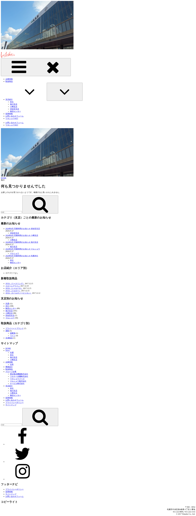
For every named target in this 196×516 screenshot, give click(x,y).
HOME (8, 348)
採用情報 (9, 114)
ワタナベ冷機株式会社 (19, 376)
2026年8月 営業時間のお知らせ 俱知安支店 (22, 229)
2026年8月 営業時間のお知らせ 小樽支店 (21, 235)
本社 (12, 102)
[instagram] (22, 479)
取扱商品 (9, 81)
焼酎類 (12, 333)
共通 (7, 304)
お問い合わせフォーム (14, 116)
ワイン (12, 336)
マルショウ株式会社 (18, 381)
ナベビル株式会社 (17, 383)
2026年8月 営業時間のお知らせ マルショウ (22, 249)
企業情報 (9, 79)
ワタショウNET (11, 118)
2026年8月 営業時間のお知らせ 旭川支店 (21, 242)
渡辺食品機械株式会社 (19, 374)
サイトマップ (10, 405)
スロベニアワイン (12, 286)
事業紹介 (9, 367)
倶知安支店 (14, 109)
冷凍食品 (9, 338)
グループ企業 (10, 372)
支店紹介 (9, 99)
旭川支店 (13, 104)
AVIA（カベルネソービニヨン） (18, 293)
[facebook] (22, 444)
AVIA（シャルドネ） (14, 288)
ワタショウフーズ (17, 379)
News (7, 350)
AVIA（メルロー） (13, 291)
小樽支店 (13, 107)
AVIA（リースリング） (14, 284)
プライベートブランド (14, 328)
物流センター (15, 111)
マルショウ (14, 253)
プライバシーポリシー (14, 402)
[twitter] (22, 462)
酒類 (7, 331)
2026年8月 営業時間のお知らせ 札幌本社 (21, 256)
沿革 (12, 364)
